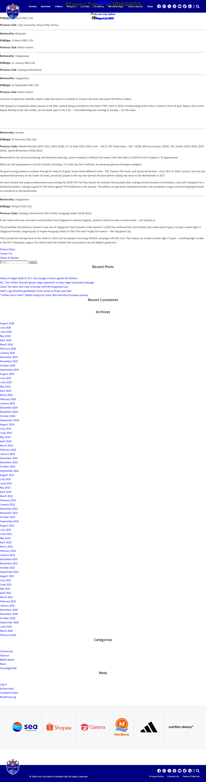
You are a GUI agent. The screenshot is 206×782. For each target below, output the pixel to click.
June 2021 (6, 584)
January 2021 (7, 605)
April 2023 (5, 492)
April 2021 (5, 593)
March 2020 (6, 630)
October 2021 (7, 567)
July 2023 (5, 479)
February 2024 (8, 449)
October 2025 (7, 365)
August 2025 (7, 374)
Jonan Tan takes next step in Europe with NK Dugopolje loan (34, 286)
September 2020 (9, 622)
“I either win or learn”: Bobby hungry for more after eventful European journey (44, 295)
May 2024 (5, 437)
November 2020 (9, 614)
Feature (4, 655)
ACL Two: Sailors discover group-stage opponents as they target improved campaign (47, 282)
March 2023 (6, 496)
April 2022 (5, 542)
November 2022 (9, 513)
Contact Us (6, 253)
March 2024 (6, 445)
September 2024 (9, 420)
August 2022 (7, 525)
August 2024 (7, 424)
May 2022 (5, 538)
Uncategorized (8, 668)
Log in (3, 684)
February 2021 (8, 601)
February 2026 (8, 348)
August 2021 (7, 576)
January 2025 (7, 403)
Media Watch (7, 659)
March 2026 (6, 344)
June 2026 (6, 331)
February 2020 (8, 635)
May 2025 (5, 386)
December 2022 (9, 508)
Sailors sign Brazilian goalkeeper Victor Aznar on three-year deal (35, 291)
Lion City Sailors (106, 14)
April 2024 (5, 441)
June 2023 (6, 483)
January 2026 (7, 353)
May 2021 (5, 588)
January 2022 (7, 555)
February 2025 (8, 399)
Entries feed (7, 688)
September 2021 (9, 572)
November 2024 (9, 411)
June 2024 (6, 433)
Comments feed (9, 692)
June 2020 (6, 626)
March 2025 (6, 395)
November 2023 (9, 462)
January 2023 (7, 504)
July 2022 (5, 529)
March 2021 (6, 597)
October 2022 (7, 517)
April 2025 (5, 390)
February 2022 (8, 550)
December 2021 (9, 559)
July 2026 (5, 327)
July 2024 (5, 428)
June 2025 (6, 382)
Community (6, 651)
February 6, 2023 (104, 18)
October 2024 (7, 416)
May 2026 (5, 336)
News (3, 664)
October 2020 (7, 618)
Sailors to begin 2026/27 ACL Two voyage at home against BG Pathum (39, 278)
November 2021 (9, 563)
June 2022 (6, 534)
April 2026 (5, 340)
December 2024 (9, 407)
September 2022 (9, 521)
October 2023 (7, 466)
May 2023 (5, 487)
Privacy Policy (7, 249)
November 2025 (9, 361)
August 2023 (7, 475)
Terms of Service (9, 257)
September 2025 (9, 369)
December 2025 (9, 357)
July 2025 (5, 378)
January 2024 (7, 454)
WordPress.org (8, 697)
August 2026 (7, 323)
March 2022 (6, 546)
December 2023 (9, 458)
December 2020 (9, 609)
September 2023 (9, 470)
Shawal (103, 2)
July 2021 (5, 580)
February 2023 (8, 500)
